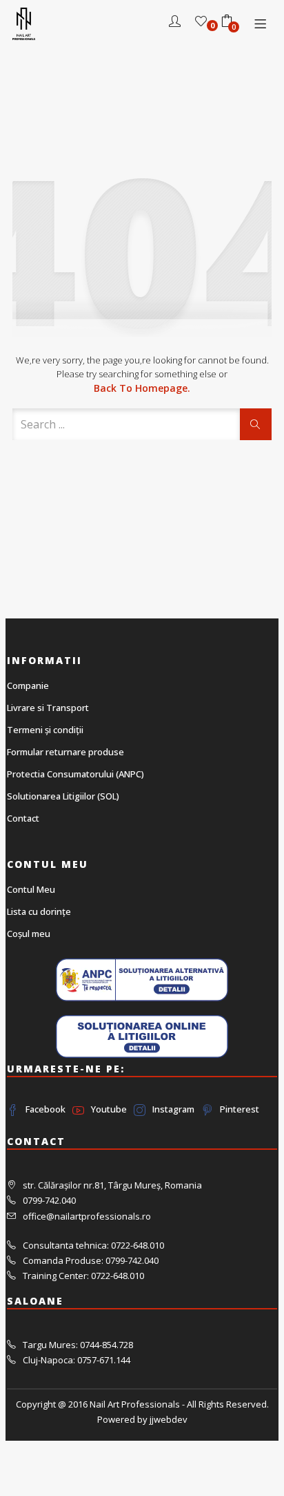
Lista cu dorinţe (39, 911)
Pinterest (239, 1109)
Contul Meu (31, 889)
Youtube (109, 1109)
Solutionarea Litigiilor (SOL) (63, 796)
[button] (227, 23)
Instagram (173, 1109)
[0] (201, 23)
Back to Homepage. (142, 388)
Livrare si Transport (48, 707)
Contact (23, 818)
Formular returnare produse (65, 752)
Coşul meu (28, 933)
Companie (28, 685)
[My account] (175, 23)
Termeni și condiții (45, 729)
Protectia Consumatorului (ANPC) (75, 774)
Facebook (45, 1109)
